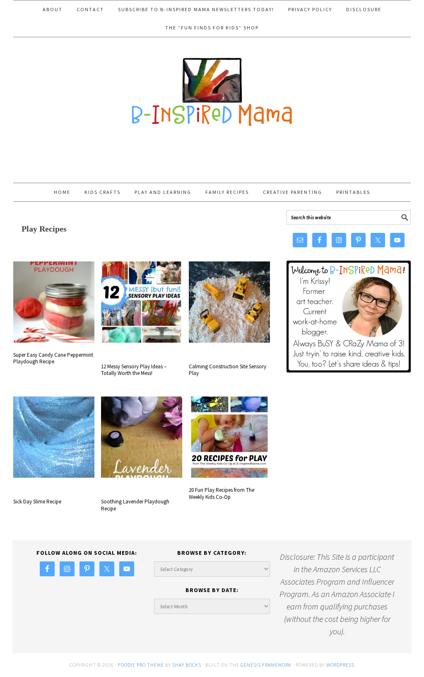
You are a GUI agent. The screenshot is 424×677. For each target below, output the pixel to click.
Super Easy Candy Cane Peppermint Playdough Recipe (53, 358)
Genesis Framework (266, 665)
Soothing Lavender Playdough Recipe (135, 505)
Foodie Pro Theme (141, 665)
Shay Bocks (186, 665)
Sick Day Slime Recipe (37, 501)
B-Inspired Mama (212, 88)
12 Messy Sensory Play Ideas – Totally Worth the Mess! (133, 370)
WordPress (340, 665)
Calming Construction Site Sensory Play (227, 370)
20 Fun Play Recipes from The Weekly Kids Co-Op (221, 493)
